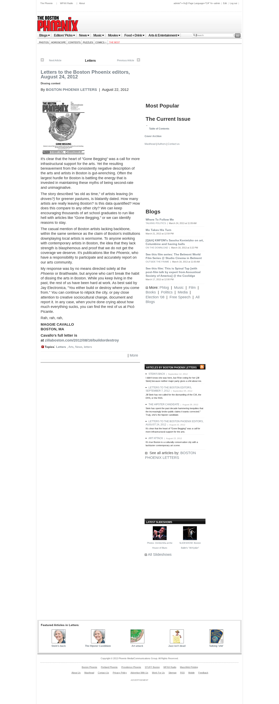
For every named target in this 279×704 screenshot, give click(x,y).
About (82, 3)
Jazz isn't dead (176, 646)
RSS (182, 672)
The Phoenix (46, 3)
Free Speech (180, 297)
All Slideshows (160, 554)
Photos (44, 42)
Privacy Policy (120, 672)
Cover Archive (153, 136)
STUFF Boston (152, 667)
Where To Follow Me (160, 219)
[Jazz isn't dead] (177, 642)
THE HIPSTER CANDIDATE (163, 404)
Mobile (191, 672)
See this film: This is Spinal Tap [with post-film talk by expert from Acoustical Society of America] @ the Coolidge (173, 272)
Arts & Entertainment (162, 35)
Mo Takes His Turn (158, 230)
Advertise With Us (139, 672)
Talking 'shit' (216, 646)
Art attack (137, 646)
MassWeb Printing (189, 667)
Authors (161, 144)
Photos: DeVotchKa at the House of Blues (159, 545)
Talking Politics (156, 223)
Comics (100, 42)
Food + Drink (133, 35)
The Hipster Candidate (98, 646)
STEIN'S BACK (156, 373)
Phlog (164, 288)
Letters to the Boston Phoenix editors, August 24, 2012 (85, 74)
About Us (76, 672)
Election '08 (155, 297)
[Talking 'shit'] (216, 642)
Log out (233, 3)
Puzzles (88, 42)
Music (97, 35)
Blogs (43, 35)
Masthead (150, 144)
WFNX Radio (66, 3)
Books (151, 292)
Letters (90, 60)
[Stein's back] (59, 642)
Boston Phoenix (89, 667)
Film (192, 288)
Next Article (55, 60)
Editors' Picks (63, 35)
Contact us (174, 144)
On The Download (157, 247)
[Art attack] (138, 60)
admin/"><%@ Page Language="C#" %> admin (197, 3)
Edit (225, 3)
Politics (167, 292)
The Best (114, 42)
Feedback (203, 672)
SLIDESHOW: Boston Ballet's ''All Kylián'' (190, 545)
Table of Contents (159, 128)
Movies (113, 35)
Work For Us (158, 672)
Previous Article (125, 60)
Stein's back (58, 646)
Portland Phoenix (109, 667)
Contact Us (103, 672)
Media (183, 292)
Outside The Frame (157, 261)
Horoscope (58, 42)
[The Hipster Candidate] (42, 60)
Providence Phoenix (131, 667)
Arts (71, 346)
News (83, 35)
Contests (74, 42)
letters (88, 346)
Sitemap (172, 672)
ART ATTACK (155, 438)
